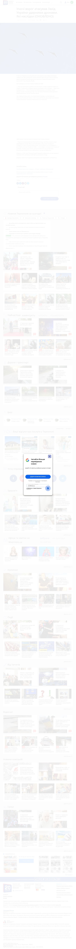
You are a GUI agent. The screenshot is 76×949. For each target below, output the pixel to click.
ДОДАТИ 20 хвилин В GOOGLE (38, 476)
